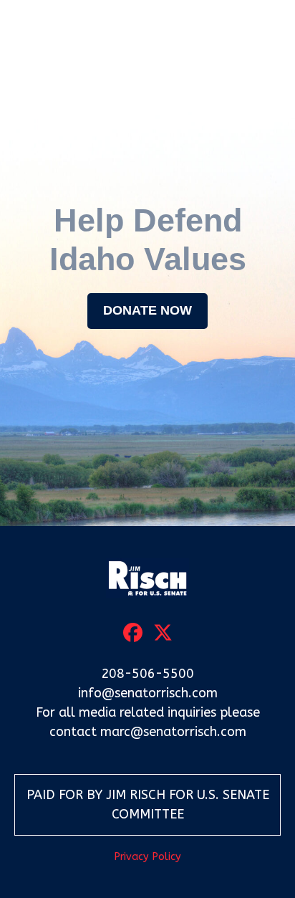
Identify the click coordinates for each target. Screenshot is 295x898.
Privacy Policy (147, 857)
